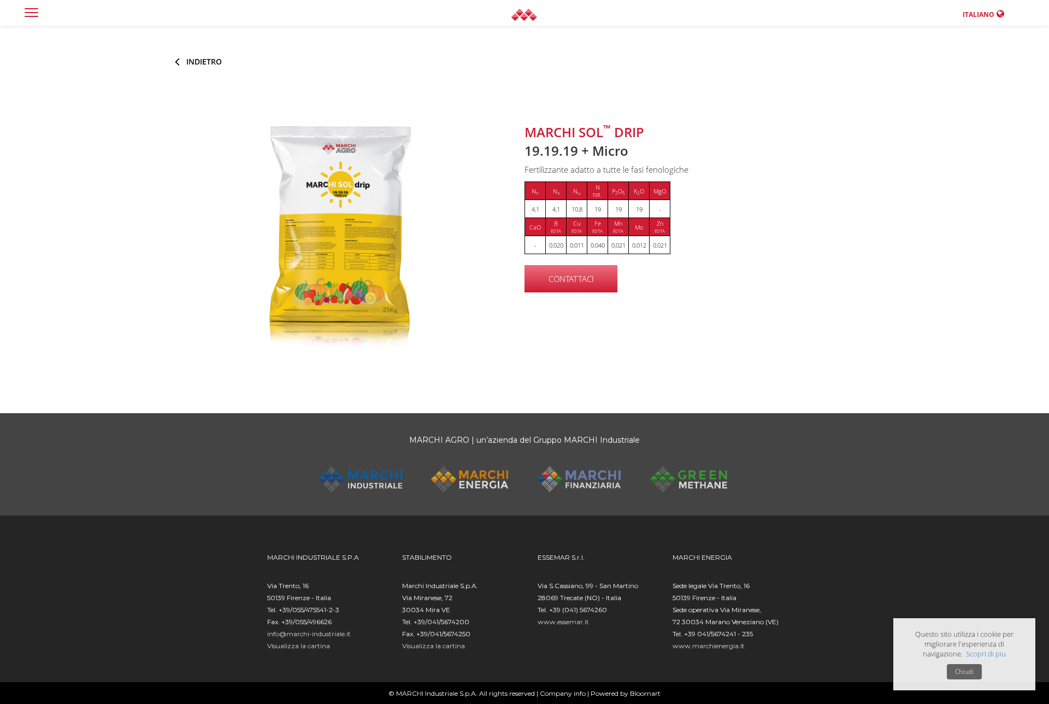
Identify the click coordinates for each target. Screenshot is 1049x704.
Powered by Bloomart (626, 693)
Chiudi (964, 671)
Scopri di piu (986, 654)
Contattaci (571, 278)
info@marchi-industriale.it (309, 634)
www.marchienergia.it (709, 646)
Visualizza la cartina (298, 646)
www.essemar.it (563, 622)
